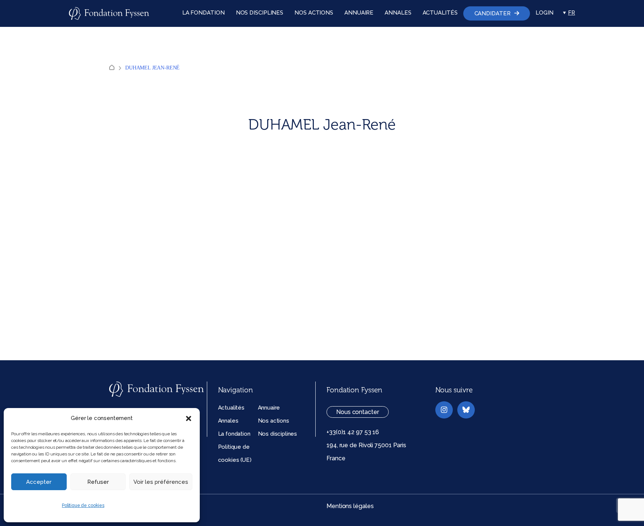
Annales (228, 420)
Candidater (492, 13)
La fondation (234, 433)
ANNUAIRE (358, 12)
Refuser (98, 482)
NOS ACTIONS (313, 12)
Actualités (231, 407)
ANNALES (398, 12)
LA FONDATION (203, 12)
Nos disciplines (277, 433)
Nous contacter (357, 411)
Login (544, 12)
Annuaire (269, 407)
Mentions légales (349, 506)
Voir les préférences (160, 482)
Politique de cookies (83, 505)
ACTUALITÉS (440, 12)
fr (571, 12)
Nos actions (273, 420)
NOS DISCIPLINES (260, 12)
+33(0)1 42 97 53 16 (352, 432)
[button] (188, 418)
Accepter (38, 482)
